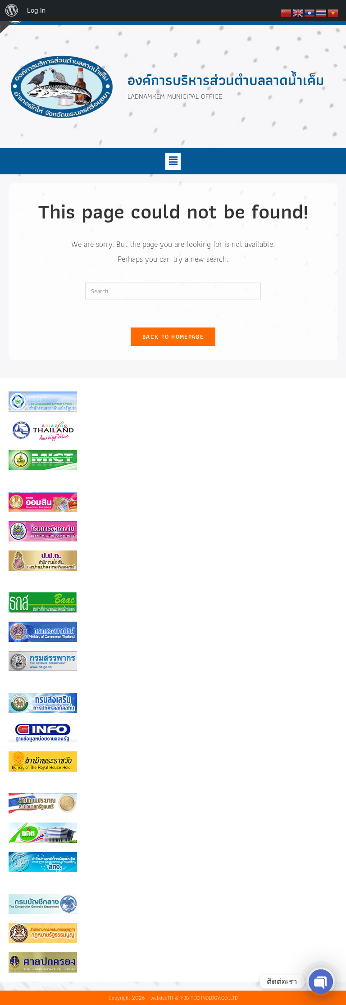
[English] (298, 12)
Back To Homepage (173, 336)
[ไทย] (322, 12)
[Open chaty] (321, 981)
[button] (173, 161)
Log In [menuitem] (36, 10)
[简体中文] (286, 12)
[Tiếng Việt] (333, 12)
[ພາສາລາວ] (310, 12)
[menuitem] (11, 10)
